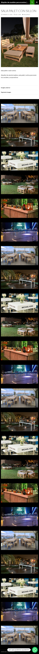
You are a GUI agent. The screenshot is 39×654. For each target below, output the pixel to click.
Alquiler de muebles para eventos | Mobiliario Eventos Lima (15, 2)
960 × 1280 (18, 14)
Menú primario (36, 2)
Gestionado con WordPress (8, 651)
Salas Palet (26, 14)
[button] (35, 650)
